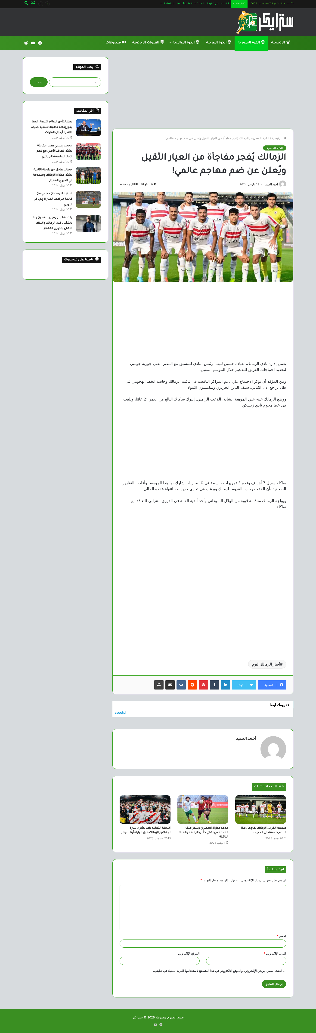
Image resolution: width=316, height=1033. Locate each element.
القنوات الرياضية (146, 43)
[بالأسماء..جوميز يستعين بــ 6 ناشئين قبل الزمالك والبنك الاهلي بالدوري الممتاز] (88, 223)
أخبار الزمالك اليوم (266, 664)
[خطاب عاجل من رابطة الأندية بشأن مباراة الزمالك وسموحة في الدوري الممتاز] (88, 175)
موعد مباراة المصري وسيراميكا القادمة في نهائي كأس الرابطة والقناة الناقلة (203, 833)
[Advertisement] (202, 89)
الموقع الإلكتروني (189, 953)
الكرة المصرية (249, 43)
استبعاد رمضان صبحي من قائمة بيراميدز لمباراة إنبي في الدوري (53, 199)
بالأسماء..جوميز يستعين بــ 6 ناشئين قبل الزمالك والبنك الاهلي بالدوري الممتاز (52, 223)
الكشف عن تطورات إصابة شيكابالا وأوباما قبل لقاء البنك (194, 4)
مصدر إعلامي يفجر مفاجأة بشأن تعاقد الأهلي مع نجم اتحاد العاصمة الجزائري (54, 151)
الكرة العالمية (184, 43)
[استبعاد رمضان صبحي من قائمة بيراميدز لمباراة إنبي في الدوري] (88, 199)
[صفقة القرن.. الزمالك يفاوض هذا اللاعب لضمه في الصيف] (260, 809)
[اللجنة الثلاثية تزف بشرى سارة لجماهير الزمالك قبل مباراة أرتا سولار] (145, 809)
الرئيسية (278, 43)
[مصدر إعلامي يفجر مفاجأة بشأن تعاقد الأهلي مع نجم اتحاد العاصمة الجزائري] (88, 151)
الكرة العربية (217, 43)
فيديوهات (113, 43)
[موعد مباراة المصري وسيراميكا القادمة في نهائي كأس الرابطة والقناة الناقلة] (202, 809)
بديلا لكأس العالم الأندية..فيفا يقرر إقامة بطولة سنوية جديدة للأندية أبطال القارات (51, 127)
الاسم (281, 936)
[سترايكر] (264, 22)
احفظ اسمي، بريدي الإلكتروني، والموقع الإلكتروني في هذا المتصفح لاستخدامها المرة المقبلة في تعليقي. (217, 971)
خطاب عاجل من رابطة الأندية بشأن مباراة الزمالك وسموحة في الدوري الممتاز (52, 175)
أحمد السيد (271, 184)
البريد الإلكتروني (275, 953)
